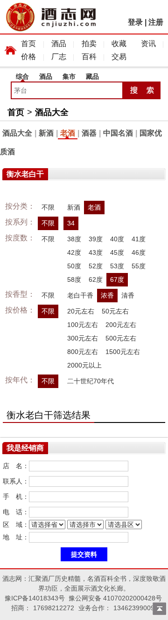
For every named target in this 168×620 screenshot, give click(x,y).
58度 (74, 279)
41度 (139, 239)
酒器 (89, 133)
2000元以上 (84, 365)
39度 (96, 239)
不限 (48, 207)
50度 (74, 266)
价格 (28, 57)
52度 (96, 266)
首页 (28, 44)
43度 (96, 252)
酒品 (58, 44)
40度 (117, 239)
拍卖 (89, 44)
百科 (89, 57)
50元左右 (115, 311)
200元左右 (120, 324)
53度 (117, 266)
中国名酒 (118, 133)
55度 (139, 266)
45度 (117, 252)
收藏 (119, 44)
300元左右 (82, 338)
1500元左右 (122, 351)
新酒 (46, 133)
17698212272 (53, 608)
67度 (117, 279)
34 (71, 223)
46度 (139, 252)
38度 (74, 239)
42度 (74, 252)
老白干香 (80, 295)
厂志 (58, 57)
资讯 (148, 44)
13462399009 (133, 608)
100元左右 (82, 324)
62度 (96, 279)
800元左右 (82, 351)
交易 (119, 57)
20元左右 (80, 311)
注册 (155, 22)
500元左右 (120, 338)
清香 (127, 295)
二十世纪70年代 (90, 381)
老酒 (67, 133)
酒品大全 (52, 112)
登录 (135, 22)
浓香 (107, 295)
